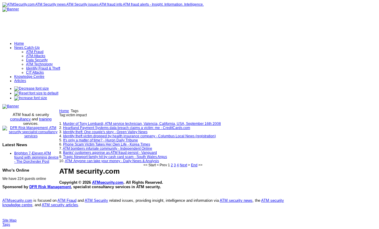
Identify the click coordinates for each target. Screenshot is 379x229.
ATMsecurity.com (107, 182)
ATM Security (96, 200)
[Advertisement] (128, 119)
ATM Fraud (66, 200)
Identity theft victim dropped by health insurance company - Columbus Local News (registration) (139, 136)
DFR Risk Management (50, 187)
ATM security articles (60, 205)
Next (183, 165)
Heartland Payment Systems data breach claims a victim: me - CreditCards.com (126, 128)
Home (64, 111)
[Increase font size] (30, 98)
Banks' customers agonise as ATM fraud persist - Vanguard (110, 153)
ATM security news (236, 200)
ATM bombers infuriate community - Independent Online (107, 148)
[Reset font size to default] (36, 93)
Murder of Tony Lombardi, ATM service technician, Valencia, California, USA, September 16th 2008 (142, 124)
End (194, 165)
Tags (6, 224)
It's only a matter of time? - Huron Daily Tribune (100, 140)
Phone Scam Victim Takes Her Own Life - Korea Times (106, 144)
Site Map (9, 220)
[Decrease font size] (31, 88)
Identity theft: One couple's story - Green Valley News (105, 132)
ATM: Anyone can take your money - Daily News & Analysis (112, 161)
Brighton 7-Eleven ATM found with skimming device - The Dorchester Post (36, 157)
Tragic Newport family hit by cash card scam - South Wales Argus (115, 157)
